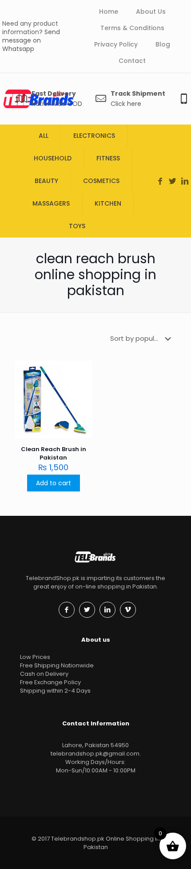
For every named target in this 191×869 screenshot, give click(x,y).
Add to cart (53, 483)
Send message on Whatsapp (31, 40)
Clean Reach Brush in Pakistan (53, 453)
